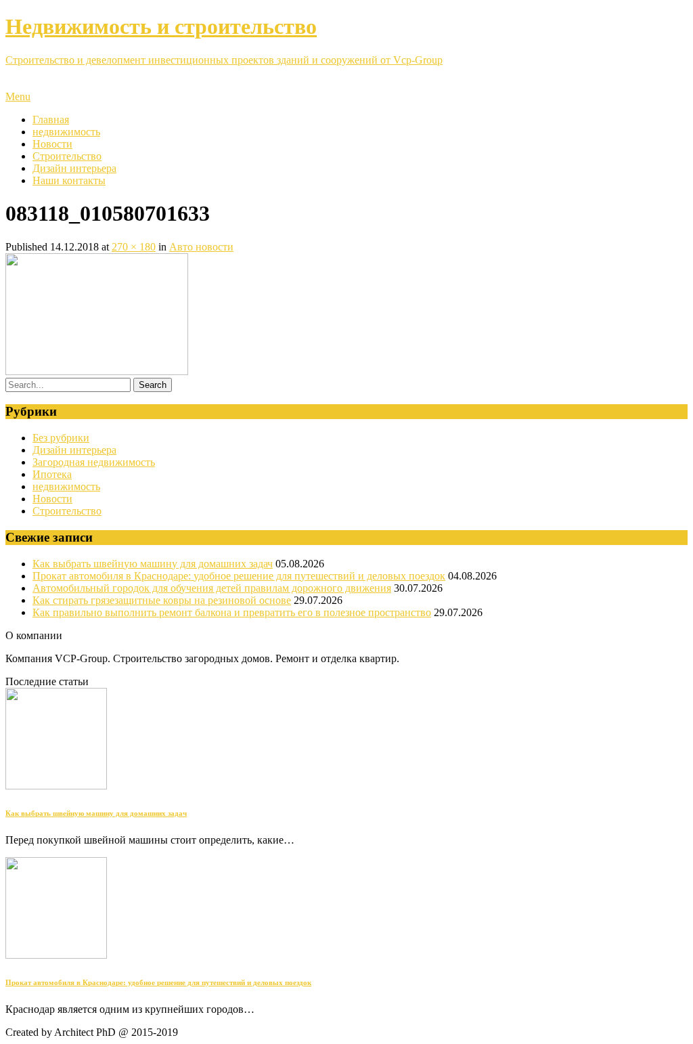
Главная (50, 119)
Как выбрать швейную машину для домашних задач (152, 563)
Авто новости (201, 247)
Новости (52, 144)
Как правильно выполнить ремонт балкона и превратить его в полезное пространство (231, 612)
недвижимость (66, 131)
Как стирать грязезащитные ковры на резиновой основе (161, 600)
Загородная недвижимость (93, 462)
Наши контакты (69, 180)
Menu (17, 96)
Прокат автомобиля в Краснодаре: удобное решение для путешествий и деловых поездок (238, 576)
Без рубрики (60, 437)
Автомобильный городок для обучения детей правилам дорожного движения (211, 588)
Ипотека (52, 474)
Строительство (67, 156)
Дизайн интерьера (74, 168)
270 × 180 (134, 247)
